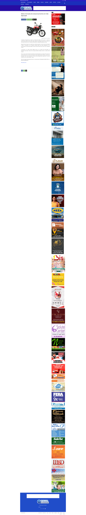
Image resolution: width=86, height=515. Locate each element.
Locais (34, 2)
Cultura (58, 2)
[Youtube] (65, 0)
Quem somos (23, 2)
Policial (42, 2)
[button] (65, 3)
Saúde (51, 2)
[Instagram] (63, 0)
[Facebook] (62, 0)
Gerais (38, 2)
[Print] (26, 71)
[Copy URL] (39, 19)
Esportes (22, 4)
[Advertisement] (49, 8)
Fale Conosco (29, 2)
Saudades (46, 2)
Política (54, 2)
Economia (27, 4)
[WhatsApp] (24, 71)
